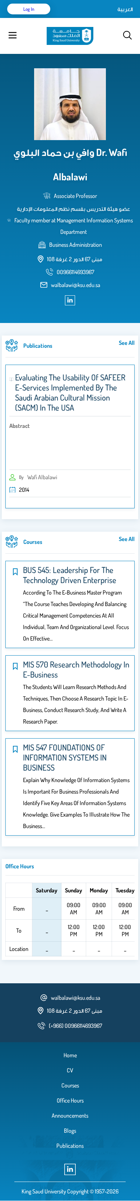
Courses (70, 1085)
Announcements (70, 1115)
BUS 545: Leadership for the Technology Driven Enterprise (69, 575)
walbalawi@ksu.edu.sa (75, 284)
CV (70, 1070)
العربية (125, 9)
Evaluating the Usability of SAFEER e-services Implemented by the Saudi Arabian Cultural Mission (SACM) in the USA (70, 392)
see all (127, 342)
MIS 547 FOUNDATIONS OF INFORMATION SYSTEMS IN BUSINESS (65, 757)
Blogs (70, 1130)
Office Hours (70, 1100)
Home (70, 1055)
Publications (70, 1145)
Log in (28, 9)
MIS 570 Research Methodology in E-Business (76, 669)
